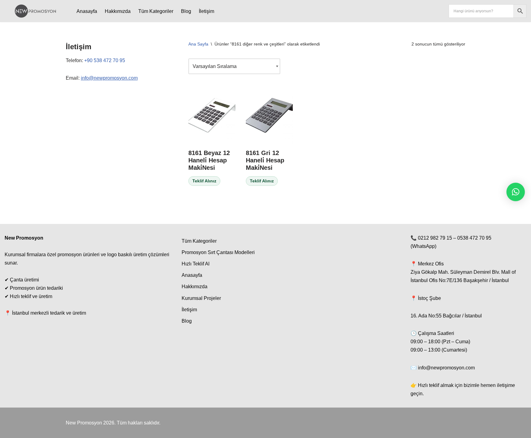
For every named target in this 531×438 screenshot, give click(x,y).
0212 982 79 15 (435, 238)
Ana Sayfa (198, 44)
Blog (186, 11)
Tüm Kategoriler (155, 11)
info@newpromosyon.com (109, 78)
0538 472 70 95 (474, 238)
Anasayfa (87, 11)
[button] (515, 192)
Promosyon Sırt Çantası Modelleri (218, 252)
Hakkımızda (118, 11)
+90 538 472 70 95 (104, 60)
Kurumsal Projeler (201, 298)
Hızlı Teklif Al (196, 263)
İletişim (206, 11)
